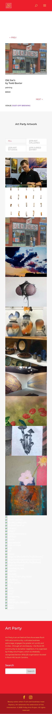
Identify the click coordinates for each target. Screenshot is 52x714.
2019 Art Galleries (34, 141)
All (10, 140)
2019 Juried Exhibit (35, 148)
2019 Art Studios (12, 148)
